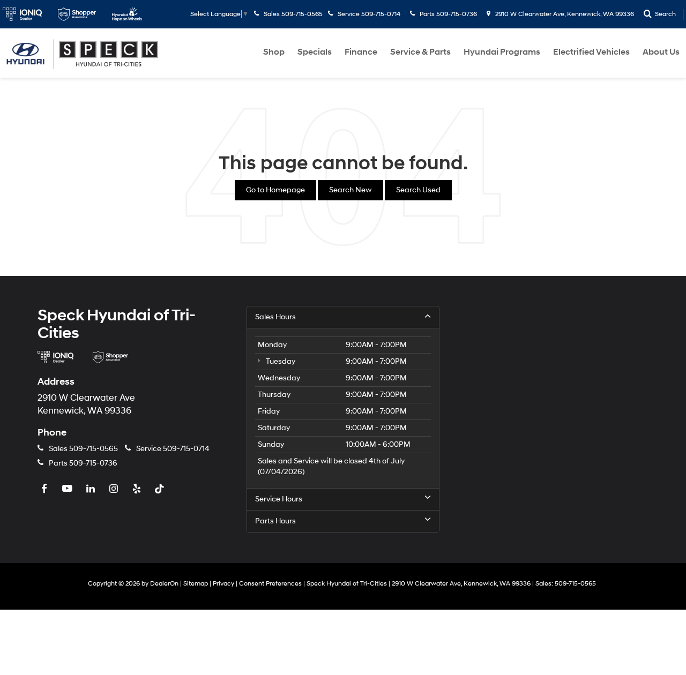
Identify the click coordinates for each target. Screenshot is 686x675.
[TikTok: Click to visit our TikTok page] (161, 489)
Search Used (418, 189)
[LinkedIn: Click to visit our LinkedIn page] (91, 489)
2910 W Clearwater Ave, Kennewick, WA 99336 (564, 14)
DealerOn (164, 584)
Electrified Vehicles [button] (591, 52)
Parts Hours (275, 521)
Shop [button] (274, 52)
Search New (350, 189)
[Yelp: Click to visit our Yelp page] (137, 489)
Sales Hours (275, 316)
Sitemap (195, 584)
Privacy (223, 584)
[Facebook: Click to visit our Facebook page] (45, 489)
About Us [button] (661, 52)
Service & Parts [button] (420, 52)
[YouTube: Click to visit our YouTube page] (68, 489)
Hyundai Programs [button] (502, 52)
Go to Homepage (275, 189)
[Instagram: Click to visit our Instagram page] (114, 489)
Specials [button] (314, 52)
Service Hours (278, 499)
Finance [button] (361, 52)
